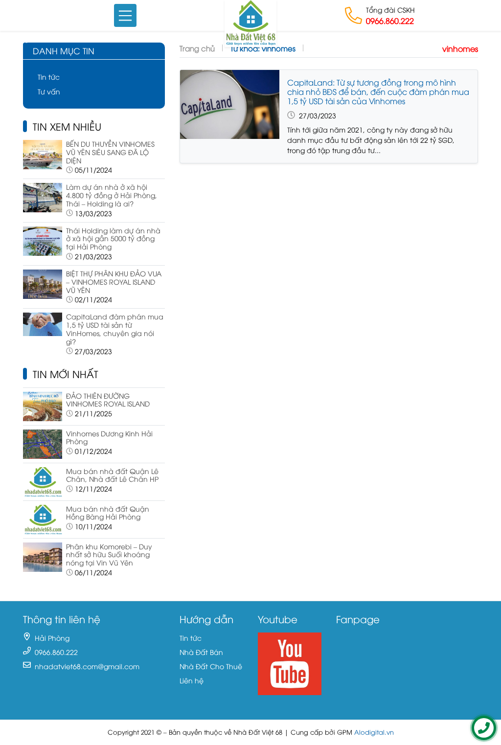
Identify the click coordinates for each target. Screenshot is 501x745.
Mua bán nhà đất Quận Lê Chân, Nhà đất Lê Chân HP (112, 475)
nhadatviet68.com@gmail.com (87, 666)
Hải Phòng (52, 637)
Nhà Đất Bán (201, 651)
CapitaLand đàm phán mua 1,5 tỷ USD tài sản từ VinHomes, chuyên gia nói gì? (114, 328)
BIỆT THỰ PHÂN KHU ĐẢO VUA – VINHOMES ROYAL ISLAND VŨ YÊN (113, 281)
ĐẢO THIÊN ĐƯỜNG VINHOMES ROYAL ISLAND (108, 399)
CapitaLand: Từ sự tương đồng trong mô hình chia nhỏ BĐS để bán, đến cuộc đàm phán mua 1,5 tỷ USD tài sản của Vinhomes (378, 91)
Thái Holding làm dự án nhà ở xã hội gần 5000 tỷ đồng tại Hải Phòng (113, 238)
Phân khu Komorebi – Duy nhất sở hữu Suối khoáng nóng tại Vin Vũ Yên (109, 554)
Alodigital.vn (374, 732)
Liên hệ (192, 680)
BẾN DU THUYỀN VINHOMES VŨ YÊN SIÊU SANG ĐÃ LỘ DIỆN (110, 152)
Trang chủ (197, 48)
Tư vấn (49, 91)
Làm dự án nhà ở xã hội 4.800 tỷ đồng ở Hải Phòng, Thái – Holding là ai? (111, 195)
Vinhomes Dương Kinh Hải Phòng (109, 437)
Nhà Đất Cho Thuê (211, 666)
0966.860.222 (390, 20)
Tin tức (49, 76)
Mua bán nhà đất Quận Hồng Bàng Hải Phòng (107, 512)
